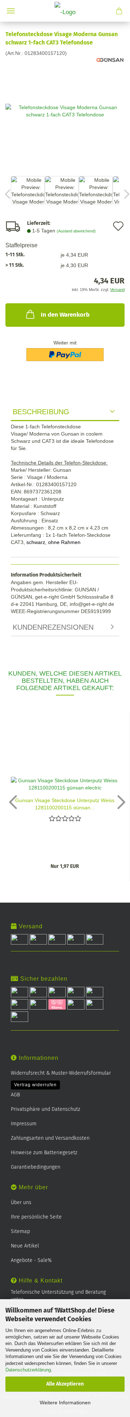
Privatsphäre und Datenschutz (45, 1109)
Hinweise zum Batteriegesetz (44, 1153)
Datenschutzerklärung (28, 1370)
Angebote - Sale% (31, 1260)
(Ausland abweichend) (76, 231)
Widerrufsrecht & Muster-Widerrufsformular (61, 1073)
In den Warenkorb (65, 314)
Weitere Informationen (65, 1402)
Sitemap (20, 1231)
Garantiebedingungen (35, 1167)
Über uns (21, 1202)
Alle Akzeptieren (65, 1384)
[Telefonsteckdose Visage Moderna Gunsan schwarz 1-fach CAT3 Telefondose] (65, 110)
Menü (11, 11)
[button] (11, 802)
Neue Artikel (25, 1246)
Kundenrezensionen (53, 627)
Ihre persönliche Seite (36, 1217)
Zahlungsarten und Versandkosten (50, 1138)
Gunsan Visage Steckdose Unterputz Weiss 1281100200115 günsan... (64, 803)
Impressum (23, 1124)
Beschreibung (41, 412)
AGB (15, 1095)
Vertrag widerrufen (35, 1084)
